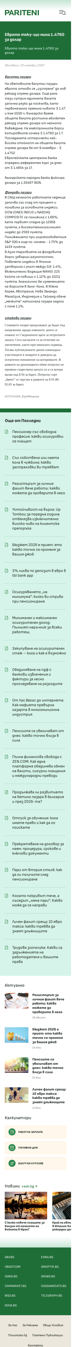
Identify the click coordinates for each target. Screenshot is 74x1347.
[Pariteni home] (22, 12)
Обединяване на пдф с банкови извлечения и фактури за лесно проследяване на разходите (37, 676)
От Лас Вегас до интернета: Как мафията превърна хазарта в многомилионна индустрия (38, 707)
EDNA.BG (47, 1257)
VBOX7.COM (12, 1267)
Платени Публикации (47, 1335)
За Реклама (30, 1325)
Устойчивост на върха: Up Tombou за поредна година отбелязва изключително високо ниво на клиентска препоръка (36, 519)
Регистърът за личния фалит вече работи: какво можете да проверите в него (38, 488)
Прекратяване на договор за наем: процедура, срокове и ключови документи (38, 849)
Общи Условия (53, 1325)
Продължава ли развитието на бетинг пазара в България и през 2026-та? (38, 797)
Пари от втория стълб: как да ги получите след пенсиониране (37, 875)
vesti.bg (28, 1186)
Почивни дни (28, 1147)
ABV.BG (9, 1257)
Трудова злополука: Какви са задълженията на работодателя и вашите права (37, 954)
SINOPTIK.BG (50, 1267)
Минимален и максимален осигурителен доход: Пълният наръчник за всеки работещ (37, 625)
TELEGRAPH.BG (51, 1296)
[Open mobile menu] (62, 12)
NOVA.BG (11, 1305)
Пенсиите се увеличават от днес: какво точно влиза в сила (38, 736)
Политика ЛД (17, 1335)
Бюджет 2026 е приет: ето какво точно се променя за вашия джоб (37, 549)
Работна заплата (30, 1132)
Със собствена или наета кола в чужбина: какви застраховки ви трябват (35, 462)
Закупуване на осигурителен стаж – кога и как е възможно (39, 651)
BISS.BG (10, 1296)
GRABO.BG (48, 1276)
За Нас (12, 1325)
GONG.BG (11, 1276)
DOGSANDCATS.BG (53, 1286)
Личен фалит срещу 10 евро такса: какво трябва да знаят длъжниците (37, 926)
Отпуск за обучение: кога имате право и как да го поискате (35, 823)
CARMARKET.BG (15, 1286)
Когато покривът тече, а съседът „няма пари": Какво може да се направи (37, 900)
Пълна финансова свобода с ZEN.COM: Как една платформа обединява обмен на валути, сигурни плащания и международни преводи (38, 766)
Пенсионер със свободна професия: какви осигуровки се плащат (37, 436)
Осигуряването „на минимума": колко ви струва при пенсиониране (37, 597)
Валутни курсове (31, 1163)
